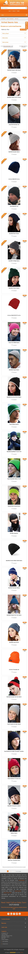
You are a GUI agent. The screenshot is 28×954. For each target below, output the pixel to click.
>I (14, 871)
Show (23, 46)
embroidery (21, 880)
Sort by (5, 46)
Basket (18, 10)
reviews (21, 952)
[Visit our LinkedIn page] (11, 914)
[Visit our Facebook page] (8, 914)
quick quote (18, 891)
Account (14, 10)
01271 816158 (14, 905)
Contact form (5, 943)
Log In (10, 10)
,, (6, 937)
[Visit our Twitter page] (16, 914)
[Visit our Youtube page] (19, 914)
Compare (15, 72)
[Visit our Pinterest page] (14, 914)
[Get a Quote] (26, 25)
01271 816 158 (7, 892)
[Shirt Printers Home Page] (4, 3)
